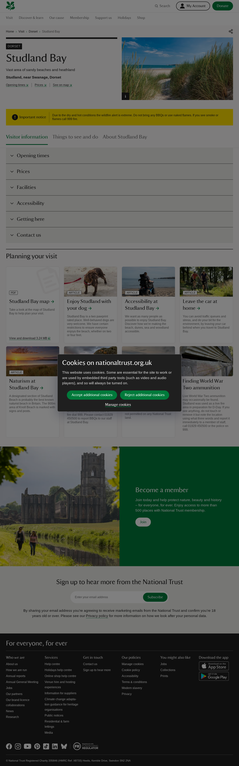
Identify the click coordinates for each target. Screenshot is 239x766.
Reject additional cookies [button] (144, 395)
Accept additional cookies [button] (92, 395)
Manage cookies (118, 405)
